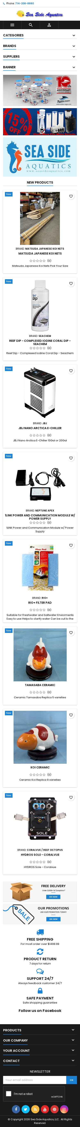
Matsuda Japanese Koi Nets (40, 253)
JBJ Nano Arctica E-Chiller (40, 428)
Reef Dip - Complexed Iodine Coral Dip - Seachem (40, 342)
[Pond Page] (40, 157)
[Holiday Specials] (40, 121)
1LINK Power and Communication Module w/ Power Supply (40, 517)
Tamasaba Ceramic (40, 685)
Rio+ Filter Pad (40, 603)
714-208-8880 (24, 3)
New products (40, 182)
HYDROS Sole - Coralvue (40, 855)
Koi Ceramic (40, 767)
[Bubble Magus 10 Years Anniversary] (40, 90)
